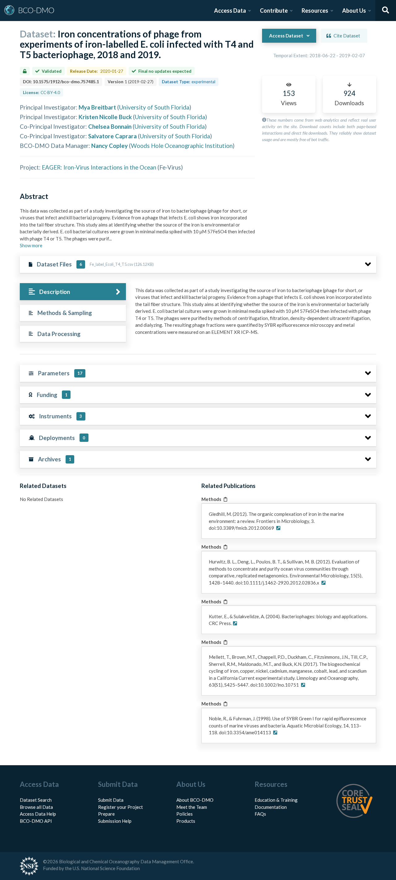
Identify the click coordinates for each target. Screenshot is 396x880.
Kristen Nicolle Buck (105, 116)
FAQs (260, 814)
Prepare (106, 814)
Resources (315, 10)
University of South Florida (154, 107)
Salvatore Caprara (112, 136)
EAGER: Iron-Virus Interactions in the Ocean (99, 167)
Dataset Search (36, 800)
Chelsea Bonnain (109, 126)
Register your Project (120, 807)
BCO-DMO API (36, 821)
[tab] (73, 291)
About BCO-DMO (194, 800)
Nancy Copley (109, 145)
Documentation (271, 807)
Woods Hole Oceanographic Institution (182, 145)
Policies (184, 814)
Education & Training (276, 800)
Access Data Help (38, 814)
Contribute (274, 10)
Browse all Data (36, 807)
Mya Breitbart (97, 107)
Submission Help (114, 821)
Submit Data (110, 800)
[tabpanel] (254, 313)
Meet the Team (191, 807)
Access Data (230, 10)
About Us (354, 10)
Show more (31, 245)
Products (185, 821)
